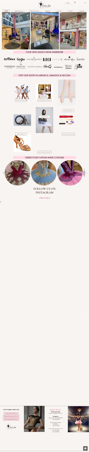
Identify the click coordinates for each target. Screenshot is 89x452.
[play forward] (85, 172)
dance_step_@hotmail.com (55, 413)
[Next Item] (84, 31)
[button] (75, 2)
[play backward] (3, 172)
